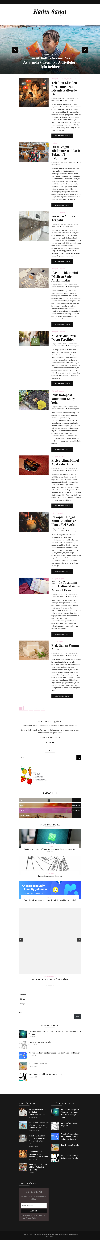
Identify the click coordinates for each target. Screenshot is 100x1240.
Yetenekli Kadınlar (50, 977)
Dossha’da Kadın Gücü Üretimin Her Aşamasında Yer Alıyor (37, 1112)
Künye (22, 999)
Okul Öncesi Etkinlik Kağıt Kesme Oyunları (46, 1074)
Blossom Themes (67, 1234)
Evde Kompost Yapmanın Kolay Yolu (63, 398)
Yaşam (73, 79)
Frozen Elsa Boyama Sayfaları (50, 876)
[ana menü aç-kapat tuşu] (50, 23)
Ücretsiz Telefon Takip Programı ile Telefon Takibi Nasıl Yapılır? (50, 900)
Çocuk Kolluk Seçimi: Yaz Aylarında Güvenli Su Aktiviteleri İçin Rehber (39, 1125)
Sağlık (54, 143)
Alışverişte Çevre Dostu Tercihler (63, 337)
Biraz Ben (61, 98)
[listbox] (50, 49)
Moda (61, 456)
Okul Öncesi (50, 873)
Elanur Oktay (62, 285)
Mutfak (54, 212)
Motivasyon (64, 79)
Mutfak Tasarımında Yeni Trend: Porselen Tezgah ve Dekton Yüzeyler (50, 62)
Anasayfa (23, 994)
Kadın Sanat (50, 11)
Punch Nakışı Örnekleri (38, 1063)
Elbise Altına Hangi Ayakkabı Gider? (65, 462)
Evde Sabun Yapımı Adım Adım (65, 647)
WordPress (49, 1236)
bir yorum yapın (68, 100)
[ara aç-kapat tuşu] (80, 1)
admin (60, 163)
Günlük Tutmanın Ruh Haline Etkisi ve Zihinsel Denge (65, 586)
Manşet (54, 79)
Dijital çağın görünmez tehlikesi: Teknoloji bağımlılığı (65, 152)
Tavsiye (62, 212)
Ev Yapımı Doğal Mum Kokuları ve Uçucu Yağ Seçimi (64, 521)
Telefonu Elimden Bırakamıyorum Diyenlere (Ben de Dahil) (64, 88)
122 (38, 708)
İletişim (23, 1004)
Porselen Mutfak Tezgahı (63, 218)
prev (15, 50)
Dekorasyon (50, 54)
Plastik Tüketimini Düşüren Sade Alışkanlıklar (64, 276)
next (85, 50)
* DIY (53, 513)
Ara (20, 1012)
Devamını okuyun (62, 136)
